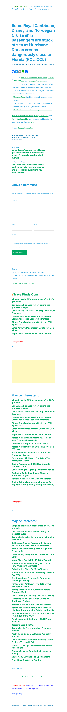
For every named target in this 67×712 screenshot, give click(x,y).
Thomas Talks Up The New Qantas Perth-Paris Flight (32, 646)
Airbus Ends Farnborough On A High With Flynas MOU (32, 323)
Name (14, 224)
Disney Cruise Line (41, 116)
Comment (15, 200)
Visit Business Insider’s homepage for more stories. (32, 110)
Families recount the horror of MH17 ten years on (31, 620)
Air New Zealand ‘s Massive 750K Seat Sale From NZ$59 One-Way (33, 614)
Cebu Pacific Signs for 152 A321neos (30, 443)
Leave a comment (49, 64)
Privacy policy (17, 694)
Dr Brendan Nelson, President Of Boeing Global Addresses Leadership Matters (31, 317)
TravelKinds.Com (19, 6)
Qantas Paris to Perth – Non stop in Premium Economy (33, 311)
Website (14, 234)
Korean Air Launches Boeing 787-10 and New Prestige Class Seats (31, 439)
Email (36, 224)
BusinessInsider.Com (25, 128)
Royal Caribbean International (31, 78)
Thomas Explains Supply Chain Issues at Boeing (31, 652)
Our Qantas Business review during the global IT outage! (31, 306)
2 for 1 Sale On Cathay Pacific (26, 660)
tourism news (18, 140)
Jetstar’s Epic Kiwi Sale (23, 625)
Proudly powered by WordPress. (32, 705)
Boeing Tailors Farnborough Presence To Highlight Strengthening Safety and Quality (33, 483)
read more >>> (34, 122)
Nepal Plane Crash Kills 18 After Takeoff (31, 333)
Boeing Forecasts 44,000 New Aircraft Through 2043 (31, 465)
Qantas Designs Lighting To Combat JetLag (33, 469)
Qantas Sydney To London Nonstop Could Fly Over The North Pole (32, 640)
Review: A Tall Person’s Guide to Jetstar (31, 479)
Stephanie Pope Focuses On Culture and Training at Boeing (31, 453)
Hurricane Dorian (19, 97)
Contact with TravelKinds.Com (23, 284)
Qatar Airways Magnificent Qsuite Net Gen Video (33, 329)
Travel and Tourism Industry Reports (24, 137)
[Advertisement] (33, 371)
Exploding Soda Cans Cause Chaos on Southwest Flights (30, 474)
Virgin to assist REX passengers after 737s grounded (33, 300)
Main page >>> (17, 342)
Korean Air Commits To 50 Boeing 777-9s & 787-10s (33, 448)
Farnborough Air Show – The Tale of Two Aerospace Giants (31, 459)
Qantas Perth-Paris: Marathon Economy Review (31, 629)
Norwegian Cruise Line (36, 81)
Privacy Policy (48, 705)
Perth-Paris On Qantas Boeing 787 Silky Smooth (31, 635)
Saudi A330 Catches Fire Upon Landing (31, 657)
